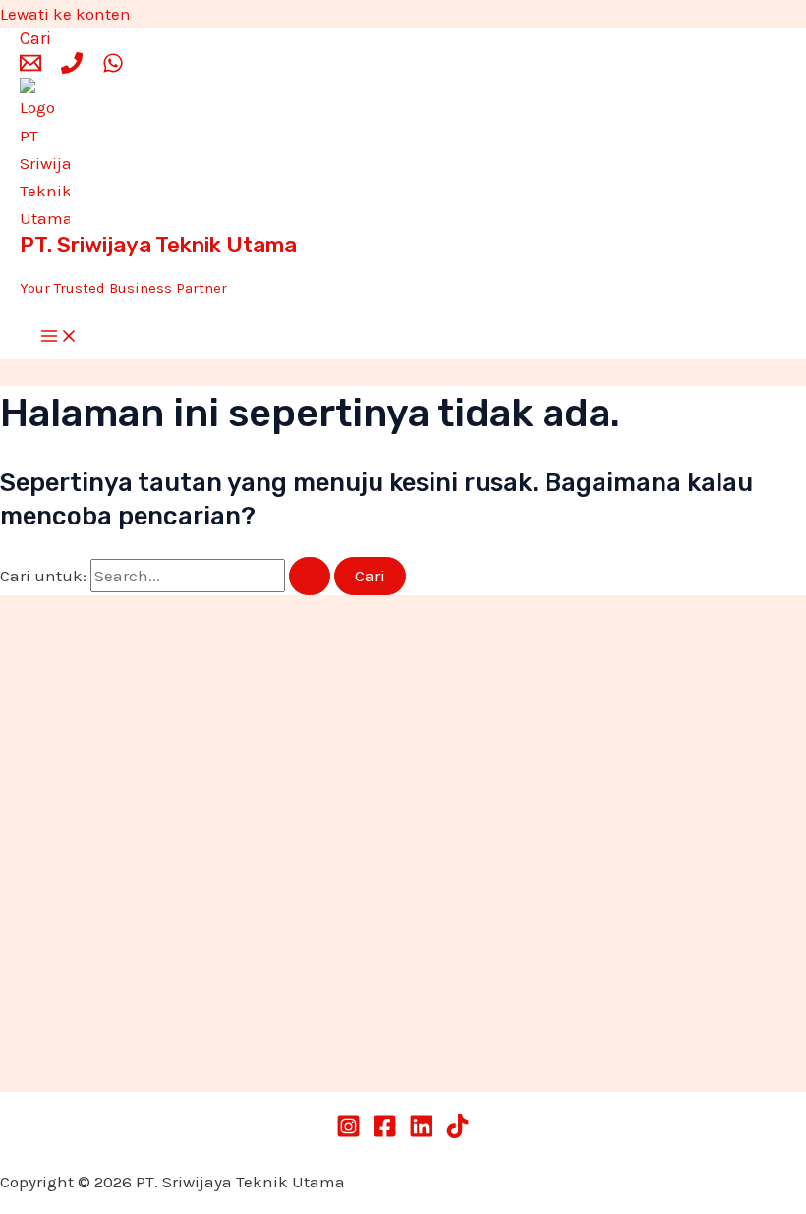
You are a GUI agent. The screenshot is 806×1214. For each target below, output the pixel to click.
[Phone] (72, 68)
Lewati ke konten (65, 14)
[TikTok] (457, 1132)
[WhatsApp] (113, 68)
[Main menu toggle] (59, 337)
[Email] (30, 68)
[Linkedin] (421, 1132)
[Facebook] (385, 1132)
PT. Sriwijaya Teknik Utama (158, 245)
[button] (35, 38)
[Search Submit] (309, 576)
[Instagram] (348, 1132)
